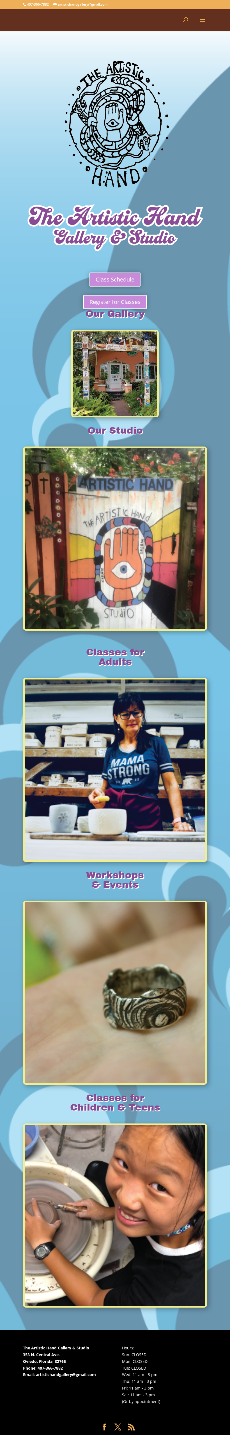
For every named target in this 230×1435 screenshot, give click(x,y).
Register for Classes (115, 302)
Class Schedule (115, 279)
